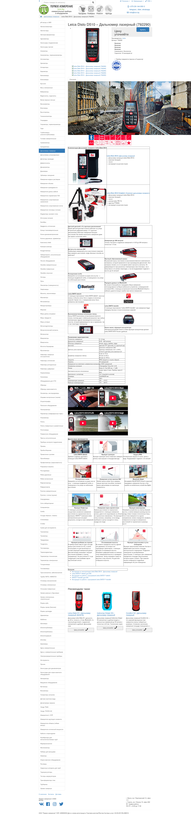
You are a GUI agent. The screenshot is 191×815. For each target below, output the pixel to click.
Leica (124, 38)
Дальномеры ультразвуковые (49, 155)
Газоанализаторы (46, 116)
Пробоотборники (45, 450)
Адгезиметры (44, 39)
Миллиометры (45, 748)
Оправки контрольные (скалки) (50, 397)
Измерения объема (46, 183)
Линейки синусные (46, 273)
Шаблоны (43, 619)
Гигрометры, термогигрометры (50, 124)
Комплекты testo (45, 242)
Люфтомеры (44, 289)
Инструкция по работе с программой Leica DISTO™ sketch (91, 575)
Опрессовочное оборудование (50, 760)
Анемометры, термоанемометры (51, 55)
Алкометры (44, 51)
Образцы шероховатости (48, 389)
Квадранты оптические (47, 226)
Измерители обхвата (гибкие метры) (49, 724)
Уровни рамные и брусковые (49, 593)
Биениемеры (44, 75)
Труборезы (43, 784)
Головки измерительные (48, 138)
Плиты (42, 422)
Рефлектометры (45, 483)
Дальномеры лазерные (48, 151)
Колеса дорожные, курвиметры (50, 238)
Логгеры (43, 277)
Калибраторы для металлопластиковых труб (48, 738)
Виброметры (44, 92)
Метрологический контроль (49, 330)
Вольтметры (44, 691)
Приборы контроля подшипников (51, 442)
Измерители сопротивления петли (51, 206)
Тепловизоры (44, 548)
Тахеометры (44, 532)
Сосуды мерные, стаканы (48, 515)
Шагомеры (43, 623)
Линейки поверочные (47, 269)
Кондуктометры (45, 251)
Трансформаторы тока (47, 780)
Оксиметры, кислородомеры (49, 393)
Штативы (43, 640)
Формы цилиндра (46, 611)
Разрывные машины (47, 467)
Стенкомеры (44, 519)
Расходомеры (44, 471)
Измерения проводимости (48, 187)
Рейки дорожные (45, 475)
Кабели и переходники (47, 733)
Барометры (44, 71)
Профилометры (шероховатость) (51, 462)
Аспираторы (44, 67)
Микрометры (44, 338)
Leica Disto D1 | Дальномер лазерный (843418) (79, 614)
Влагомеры (44, 108)
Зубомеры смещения (47, 175)
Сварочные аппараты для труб (50, 768)
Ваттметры (43, 687)
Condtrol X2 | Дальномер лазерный (136, 614)
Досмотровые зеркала (47, 703)
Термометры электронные (49, 560)
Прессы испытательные (48, 438)
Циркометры (44, 615)
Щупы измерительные (47, 648)
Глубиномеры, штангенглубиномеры (47, 133)
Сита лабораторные (47, 503)
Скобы (42, 511)
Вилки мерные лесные (47, 100)
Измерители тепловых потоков (50, 210)
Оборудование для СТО (48, 381)
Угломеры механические (48, 581)
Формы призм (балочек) (48, 607)
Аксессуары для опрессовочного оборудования (51, 673)
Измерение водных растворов (50, 179)
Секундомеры (44, 499)
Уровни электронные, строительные (47, 598)
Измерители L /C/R (46, 715)
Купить (143, 29)
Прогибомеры (44, 458)
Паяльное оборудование (48, 405)
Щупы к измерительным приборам (51, 652)
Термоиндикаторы (46, 552)
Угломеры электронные (48, 585)
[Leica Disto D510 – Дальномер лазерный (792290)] (90, 45)
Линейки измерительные (48, 265)
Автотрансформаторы (47, 35)
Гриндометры (44, 147)
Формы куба (44, 603)
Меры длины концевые (47, 314)
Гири (41, 128)
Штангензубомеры (46, 627)
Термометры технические (48, 556)
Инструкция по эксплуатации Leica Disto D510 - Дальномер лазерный (94, 571)
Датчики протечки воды (48, 699)
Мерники (43, 310)
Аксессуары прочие (46, 47)
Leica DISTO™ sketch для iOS (81, 573)
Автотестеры (44, 31)
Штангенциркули (45, 636)
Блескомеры (44, 79)
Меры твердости (45, 318)
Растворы (43, 764)
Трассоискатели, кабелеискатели (51, 572)
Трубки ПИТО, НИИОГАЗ (48, 577)
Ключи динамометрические (49, 234)
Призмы (43, 446)
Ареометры (44, 63)
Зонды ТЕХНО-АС (46, 711)
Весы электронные (46, 88)
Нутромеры (44, 377)
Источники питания (46, 218)
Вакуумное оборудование (48, 682)
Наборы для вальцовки (47, 752)
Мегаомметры (45, 301)
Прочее (42, 664)
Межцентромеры (45, 306)
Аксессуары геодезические (49, 43)
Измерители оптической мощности (51, 729)
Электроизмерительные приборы (51, 656)
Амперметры (44, 678)
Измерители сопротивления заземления (49, 201)
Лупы (42, 281)
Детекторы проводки (47, 159)
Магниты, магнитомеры (48, 293)
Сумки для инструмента (48, 528)
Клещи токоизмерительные (49, 230)
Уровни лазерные (46, 788)
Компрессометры (46, 246)
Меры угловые (45, 322)
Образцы (43, 385)
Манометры (44, 297)
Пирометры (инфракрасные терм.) (51, 414)
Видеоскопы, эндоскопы (48, 96)
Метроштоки (44, 334)
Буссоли (43, 84)
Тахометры (44, 536)
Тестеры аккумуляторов (48, 776)
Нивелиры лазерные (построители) (47, 355)
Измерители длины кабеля (49, 191)
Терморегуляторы (46, 772)
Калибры (43, 222)
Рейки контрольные (46, 479)
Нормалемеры (45, 373)
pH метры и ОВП (45, 22)
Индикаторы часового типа (49, 214)
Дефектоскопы (45, 163)
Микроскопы (44, 342)
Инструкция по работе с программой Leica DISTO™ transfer (91, 579)
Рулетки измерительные (48, 491)
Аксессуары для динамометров (50, 668)
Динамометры (45, 167)
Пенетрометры (45, 409)
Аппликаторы (44, 59)
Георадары (44, 120)
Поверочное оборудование (49, 434)
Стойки (42, 524)
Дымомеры (44, 171)
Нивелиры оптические (47, 361)
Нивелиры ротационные (48, 365)
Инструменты (44, 660)
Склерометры (44, 507)
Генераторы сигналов (47, 695)
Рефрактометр (45, 487)
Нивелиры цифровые (47, 369)
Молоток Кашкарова (47, 346)
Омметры (43, 756)
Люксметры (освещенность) (49, 285)
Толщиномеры (45, 564)
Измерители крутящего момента (51, 719)
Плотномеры (44, 430)
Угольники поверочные (47, 589)
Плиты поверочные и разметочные (51, 426)
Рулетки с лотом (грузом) (48, 495)
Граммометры (45, 143)
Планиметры (44, 418)
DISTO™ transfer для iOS (80, 577)
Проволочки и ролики (47, 454)
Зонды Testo (44, 707)
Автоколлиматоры (46, 26)
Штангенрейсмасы (46, 632)
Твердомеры (44, 540)
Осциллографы (45, 401)
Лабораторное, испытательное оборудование (50, 256)
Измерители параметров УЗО (50, 196)
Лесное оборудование (47, 261)
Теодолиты (44, 544)
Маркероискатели (46, 744)
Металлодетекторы (46, 326)
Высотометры (44, 112)
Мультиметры (44, 350)
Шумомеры (44, 644)
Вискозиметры (45, 104)
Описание (73, 79)
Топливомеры (44, 568)
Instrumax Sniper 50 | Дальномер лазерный (106, 614)
